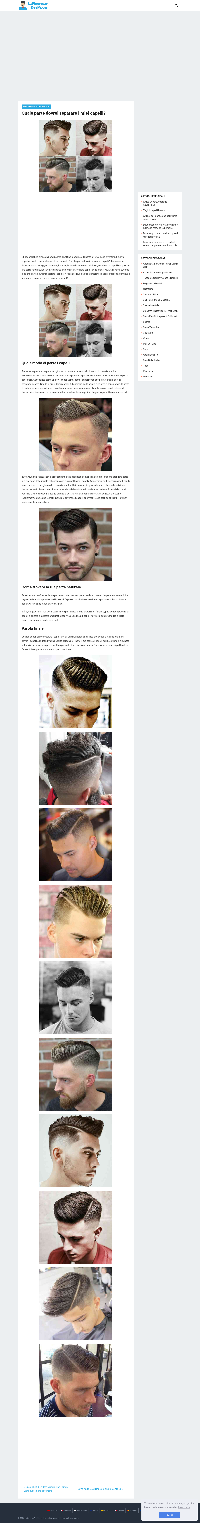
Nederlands (82, 1511)
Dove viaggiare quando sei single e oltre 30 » (100, 1489)
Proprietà (148, 371)
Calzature (148, 332)
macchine (148, 376)
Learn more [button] (184, 1507)
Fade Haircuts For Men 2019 (36, 107)
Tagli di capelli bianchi (154, 210)
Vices (146, 338)
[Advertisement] (100, 32)
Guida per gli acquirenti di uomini (160, 316)
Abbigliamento (150, 354)
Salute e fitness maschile (156, 300)
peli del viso (149, 343)
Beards (146, 322)
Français (67, 1511)
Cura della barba (151, 360)
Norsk (95, 1511)
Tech (145, 365)
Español (133, 1511)
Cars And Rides (150, 294)
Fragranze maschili (152, 283)
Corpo (146, 349)
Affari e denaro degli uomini (157, 272)
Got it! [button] (169, 1515)
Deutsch (54, 1511)
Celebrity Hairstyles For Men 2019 (160, 311)
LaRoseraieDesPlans (33, 1518)
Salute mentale (151, 305)
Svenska (108, 1511)
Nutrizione (148, 289)
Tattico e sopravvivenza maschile (160, 278)
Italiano (121, 1511)
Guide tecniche (151, 327)
